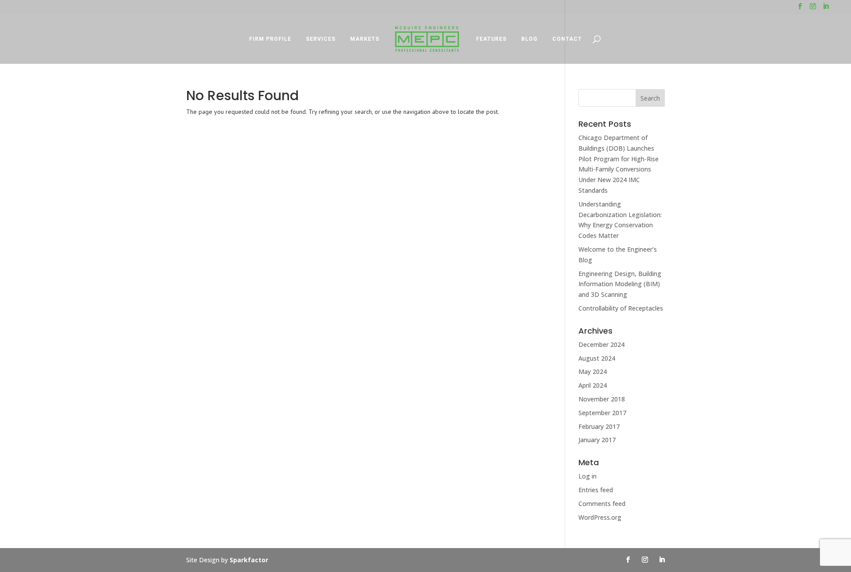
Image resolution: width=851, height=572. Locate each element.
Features (491, 39)
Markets (364, 39)
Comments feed (601, 503)
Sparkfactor (249, 560)
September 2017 (602, 413)
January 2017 (597, 440)
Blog (529, 39)
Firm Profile (270, 39)
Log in (587, 476)
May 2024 (592, 371)
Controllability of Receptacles (620, 308)
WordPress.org (599, 517)
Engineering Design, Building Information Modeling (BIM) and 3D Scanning (619, 284)
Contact (567, 39)
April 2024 (592, 385)
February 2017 (599, 426)
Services (321, 39)
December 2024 (601, 344)
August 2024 (596, 358)
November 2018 (601, 399)
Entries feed (595, 490)
